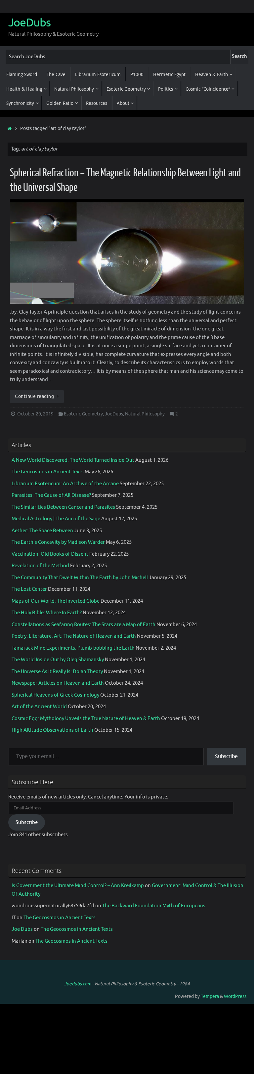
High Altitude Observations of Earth (52, 730)
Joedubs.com (77, 984)
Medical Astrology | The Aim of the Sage (56, 519)
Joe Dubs (22, 929)
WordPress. (235, 996)
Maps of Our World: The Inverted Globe (56, 601)
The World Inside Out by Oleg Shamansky (58, 660)
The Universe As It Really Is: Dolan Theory (57, 671)
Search (239, 56)
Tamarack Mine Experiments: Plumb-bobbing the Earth (73, 648)
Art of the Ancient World (39, 707)
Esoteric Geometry (83, 414)
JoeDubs (29, 23)
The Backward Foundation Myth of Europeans (153, 906)
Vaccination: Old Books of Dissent (50, 554)
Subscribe (226, 756)
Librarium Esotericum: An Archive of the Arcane (65, 484)
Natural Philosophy (145, 414)
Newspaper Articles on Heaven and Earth (58, 683)
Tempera (210, 996)
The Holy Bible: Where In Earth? (47, 613)
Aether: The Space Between (42, 531)
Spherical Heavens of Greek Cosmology (55, 695)
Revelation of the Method (40, 566)
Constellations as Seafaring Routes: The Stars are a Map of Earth (83, 625)
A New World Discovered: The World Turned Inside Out (73, 460)
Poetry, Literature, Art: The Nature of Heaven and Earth (74, 636)
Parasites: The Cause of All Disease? (51, 495)
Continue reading (34, 396)
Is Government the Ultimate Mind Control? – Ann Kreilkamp (78, 885)
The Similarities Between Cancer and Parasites (63, 507)
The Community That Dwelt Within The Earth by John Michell (80, 578)
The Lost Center (29, 589)
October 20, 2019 (35, 414)
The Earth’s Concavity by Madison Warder (58, 542)
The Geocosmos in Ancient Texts (48, 472)
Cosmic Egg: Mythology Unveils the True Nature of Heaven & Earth (86, 718)
